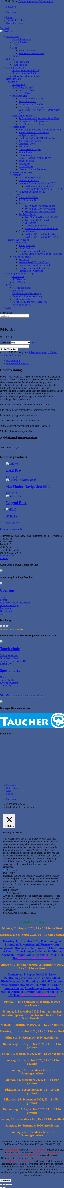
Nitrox (3, 677)
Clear (33, 342)
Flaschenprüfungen (21, 287)
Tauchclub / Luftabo (16, 20)
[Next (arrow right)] (4, 1187)
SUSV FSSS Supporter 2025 (22, 695)
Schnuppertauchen (15, 67)
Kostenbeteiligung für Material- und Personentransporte (30, 303)
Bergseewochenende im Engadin (35, 265)
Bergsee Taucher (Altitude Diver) (35, 158)
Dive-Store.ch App (9, 605)
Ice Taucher (24, 163)
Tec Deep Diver (26, 203)
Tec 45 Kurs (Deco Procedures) (40, 208)
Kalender (10, 59)
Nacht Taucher (26, 166)
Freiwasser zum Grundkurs (32, 104)
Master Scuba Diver (22, 172)
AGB (2, 614)
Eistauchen (24, 259)
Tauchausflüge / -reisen (17, 239)
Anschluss (5, 342)
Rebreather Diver (27, 222)
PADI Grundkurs (27, 101)
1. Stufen (52, 352)
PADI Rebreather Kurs (36, 225)
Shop (8, 307)
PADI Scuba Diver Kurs (31, 107)
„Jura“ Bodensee (27, 248)
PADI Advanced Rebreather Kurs (41, 228)
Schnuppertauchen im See (25, 73)
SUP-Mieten (18, 282)
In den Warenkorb (9, 349)
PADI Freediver (26, 93)
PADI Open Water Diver (31, 98)
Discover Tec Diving (29, 197)
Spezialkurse (18, 126)
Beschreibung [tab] (13, 360)
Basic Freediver (26, 90)
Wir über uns (12, 36)
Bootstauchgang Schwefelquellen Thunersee (40, 253)
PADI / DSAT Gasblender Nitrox (41, 234)
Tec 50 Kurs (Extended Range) (40, 211)
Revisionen (17, 290)
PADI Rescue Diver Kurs (31, 124)
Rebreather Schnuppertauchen (27, 76)
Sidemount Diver (27, 143)
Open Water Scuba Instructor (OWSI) (43, 189)
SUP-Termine (19, 279)
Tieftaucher (24, 146)
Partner (9, 17)
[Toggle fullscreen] (4, 1184)
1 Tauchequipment (38, 352)
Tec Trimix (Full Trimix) (37, 220)
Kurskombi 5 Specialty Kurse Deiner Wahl (40, 129)
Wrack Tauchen (26, 152)
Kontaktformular (8, 555)
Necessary (12, 870)
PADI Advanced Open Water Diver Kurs (39, 118)
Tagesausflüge (19, 242)
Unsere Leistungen (21, 39)
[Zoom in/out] (1, 1184)
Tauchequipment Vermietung (26, 293)
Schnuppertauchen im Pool (25, 70)
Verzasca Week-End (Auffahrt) (34, 262)
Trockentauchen (26, 160)
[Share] (7, 1184)
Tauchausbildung (20, 62)
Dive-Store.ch (11, 529)
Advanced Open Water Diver (14, 661)
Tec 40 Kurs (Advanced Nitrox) (40, 206)
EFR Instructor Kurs (29, 180)
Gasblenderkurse (27, 231)
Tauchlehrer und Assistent (31, 53)
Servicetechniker (27, 50)
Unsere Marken (20, 42)
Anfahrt (16, 56)
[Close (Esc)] (10, 1184)
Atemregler (5, 355)
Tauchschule (12, 81)
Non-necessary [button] (10, 889)
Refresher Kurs (13, 78)
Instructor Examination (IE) (32, 191)
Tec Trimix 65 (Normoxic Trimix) (41, 217)
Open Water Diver (9, 658)
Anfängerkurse (19, 95)
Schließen (5, 1181)
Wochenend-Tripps (21, 256)
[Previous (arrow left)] (1, 1187)
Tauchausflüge (19, 64)
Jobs (14, 47)
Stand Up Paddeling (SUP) (19, 273)
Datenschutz (6, 611)
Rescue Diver (6, 663)
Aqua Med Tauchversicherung (27, 296)
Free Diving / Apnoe (22, 87)
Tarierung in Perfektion (30, 141)
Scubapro (16, 355)
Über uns (7, 590)
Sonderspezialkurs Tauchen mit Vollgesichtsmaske (34, 134)
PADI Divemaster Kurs (30, 177)
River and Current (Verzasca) (33, 169)
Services (10, 285)
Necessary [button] (8, 867)
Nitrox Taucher (26, 155)
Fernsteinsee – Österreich (31, 270)
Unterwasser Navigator (30, 149)
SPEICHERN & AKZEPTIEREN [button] (20, 912)
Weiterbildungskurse (22, 115)
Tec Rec (16, 194)
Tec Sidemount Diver (29, 200)
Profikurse (17, 174)
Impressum (5, 608)
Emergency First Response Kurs (34, 121)
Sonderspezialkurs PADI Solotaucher (37, 138)
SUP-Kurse (18, 276)
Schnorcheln (18, 84)
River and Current (9, 682)
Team (15, 45)
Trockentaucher (7, 680)
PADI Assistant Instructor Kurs (40, 186)
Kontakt (10, 793)
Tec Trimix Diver (27, 214)
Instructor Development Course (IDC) (37, 183)
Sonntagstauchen (27, 245)
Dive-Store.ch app (15, 23)
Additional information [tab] (17, 363)
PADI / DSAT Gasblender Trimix (41, 237)
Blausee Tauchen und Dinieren (34, 251)
